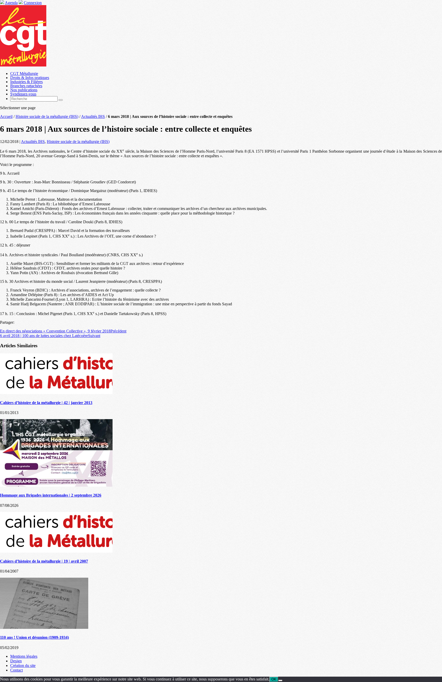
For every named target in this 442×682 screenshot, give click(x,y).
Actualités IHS (93, 116)
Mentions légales (23, 656)
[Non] (280, 680)
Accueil (6, 116)
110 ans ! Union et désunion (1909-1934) (34, 637)
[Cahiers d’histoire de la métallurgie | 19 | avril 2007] (56, 551)
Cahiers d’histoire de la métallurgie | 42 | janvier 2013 (46, 402)
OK (273, 679)
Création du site (23, 665)
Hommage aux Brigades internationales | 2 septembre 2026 (50, 495)
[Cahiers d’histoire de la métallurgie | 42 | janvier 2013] (56, 392)
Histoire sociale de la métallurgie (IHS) (47, 116)
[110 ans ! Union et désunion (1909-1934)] (44, 627)
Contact (16, 670)
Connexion (33, 3)
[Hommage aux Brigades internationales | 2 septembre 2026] (56, 485)
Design (16, 661)
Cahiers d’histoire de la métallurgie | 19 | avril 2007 (44, 561)
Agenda (11, 3)
